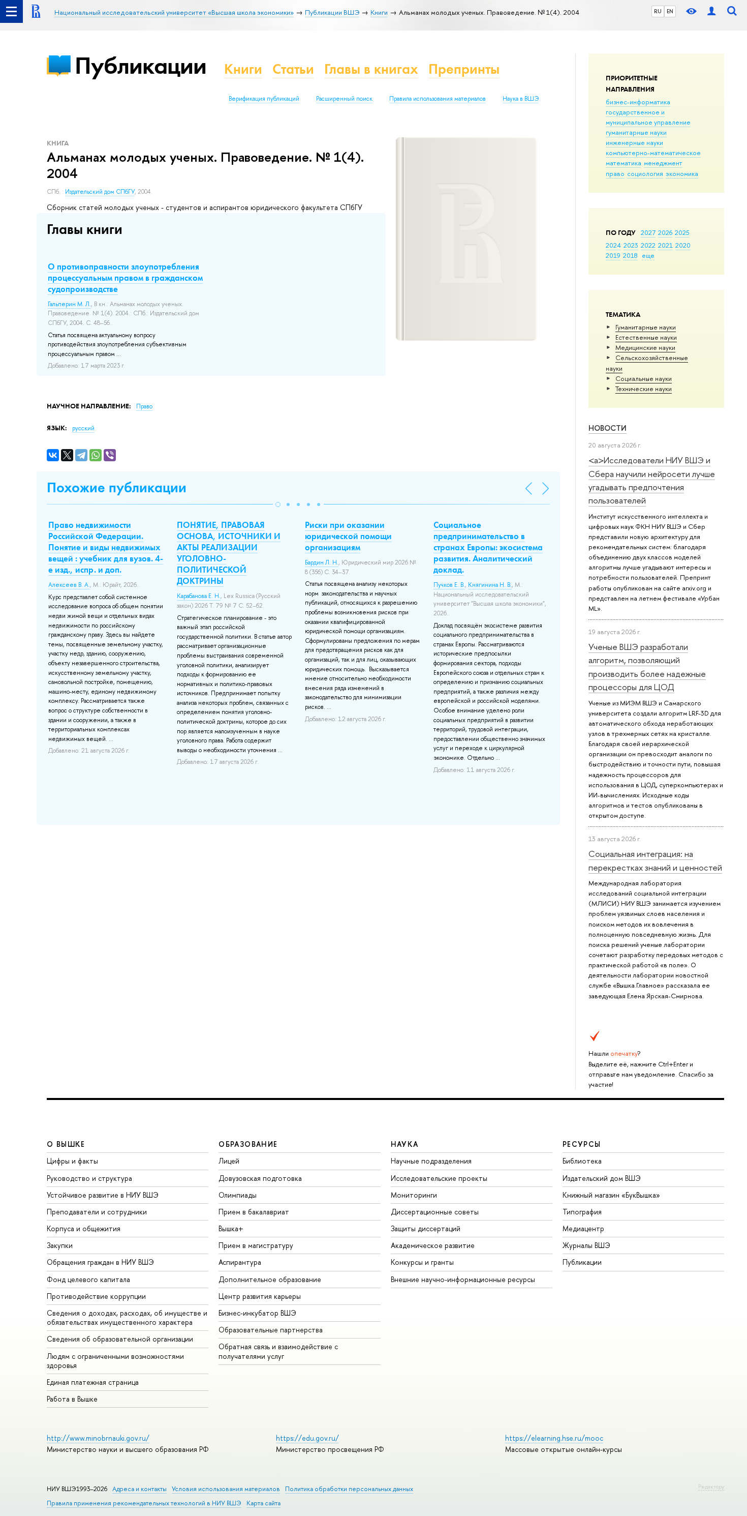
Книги (243, 69)
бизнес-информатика (638, 101)
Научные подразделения (431, 1161)
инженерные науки (634, 142)
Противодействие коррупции (96, 1296)
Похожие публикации (116, 487)
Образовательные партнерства (271, 1329)
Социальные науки (643, 378)
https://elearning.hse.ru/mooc (554, 1438)
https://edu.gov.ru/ (307, 1438)
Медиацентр (583, 1228)
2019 (613, 255)
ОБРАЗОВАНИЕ (248, 1144)
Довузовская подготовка (260, 1178)
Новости (607, 428)
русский (83, 428)
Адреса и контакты (139, 1488)
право (615, 173)
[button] (278, 504)
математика (623, 162)
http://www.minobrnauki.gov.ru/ (98, 1438)
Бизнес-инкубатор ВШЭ (257, 1313)
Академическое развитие (433, 1245)
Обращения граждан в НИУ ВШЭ (100, 1262)
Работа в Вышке (72, 1399)
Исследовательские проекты (439, 1178)
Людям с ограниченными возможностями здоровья (115, 1360)
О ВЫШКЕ (66, 1144)
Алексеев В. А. (69, 585)
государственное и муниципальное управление (648, 117)
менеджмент (663, 162)
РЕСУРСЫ (582, 1144)
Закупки (60, 1245)
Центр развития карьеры (260, 1296)
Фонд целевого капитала (88, 1279)
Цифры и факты (72, 1161)
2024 (613, 245)
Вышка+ (231, 1228)
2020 (683, 245)
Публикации (140, 65)
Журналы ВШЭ (586, 1245)
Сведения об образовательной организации (120, 1339)
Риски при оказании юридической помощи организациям (348, 536)
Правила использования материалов (437, 99)
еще (648, 255)
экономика (682, 173)
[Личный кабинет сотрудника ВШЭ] (711, 11)
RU (658, 11)
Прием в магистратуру (256, 1245)
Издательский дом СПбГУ (100, 192)
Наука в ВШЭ (521, 99)
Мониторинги (414, 1195)
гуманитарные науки (636, 132)
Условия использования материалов (226, 1488)
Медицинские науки (645, 347)
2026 (665, 232)
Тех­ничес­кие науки (643, 388)
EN (670, 11)
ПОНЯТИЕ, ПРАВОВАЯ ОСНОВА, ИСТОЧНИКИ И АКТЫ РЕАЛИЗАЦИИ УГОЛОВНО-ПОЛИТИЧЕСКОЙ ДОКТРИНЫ (229, 552)
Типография (582, 1211)
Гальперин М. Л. (69, 304)
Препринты (464, 69)
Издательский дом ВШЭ (602, 1178)
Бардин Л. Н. (321, 562)
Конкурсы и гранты (422, 1262)
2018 (630, 255)
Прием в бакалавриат (254, 1211)
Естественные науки (646, 337)
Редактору (711, 1486)
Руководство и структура (89, 1178)
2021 (665, 245)
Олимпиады (238, 1195)
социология (645, 173)
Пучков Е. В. (449, 585)
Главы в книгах (371, 69)
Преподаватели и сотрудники (97, 1211)
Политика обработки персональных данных (349, 1488)
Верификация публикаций (264, 99)
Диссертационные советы (435, 1211)
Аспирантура (240, 1262)
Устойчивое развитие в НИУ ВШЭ (103, 1195)
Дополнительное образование (270, 1279)
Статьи (293, 69)
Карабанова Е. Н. (199, 596)
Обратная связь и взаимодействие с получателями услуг (278, 1351)
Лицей (229, 1161)
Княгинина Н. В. (490, 585)
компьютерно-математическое (653, 152)
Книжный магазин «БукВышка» (611, 1195)
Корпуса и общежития (83, 1228)
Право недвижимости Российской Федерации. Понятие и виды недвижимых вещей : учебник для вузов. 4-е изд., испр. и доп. (105, 547)
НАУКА (405, 1144)
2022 (648, 245)
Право (144, 406)
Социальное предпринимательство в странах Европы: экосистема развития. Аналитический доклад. (488, 547)
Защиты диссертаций (425, 1228)
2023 (631, 245)
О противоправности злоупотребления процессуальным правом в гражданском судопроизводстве (125, 277)
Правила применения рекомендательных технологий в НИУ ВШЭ (144, 1503)
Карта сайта (263, 1503)
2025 (682, 232)
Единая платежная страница (93, 1382)
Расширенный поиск (344, 99)
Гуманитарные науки (645, 327)
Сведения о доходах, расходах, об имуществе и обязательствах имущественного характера (127, 1317)
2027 (648, 232)
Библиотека (582, 1161)
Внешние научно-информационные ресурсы (463, 1279)
